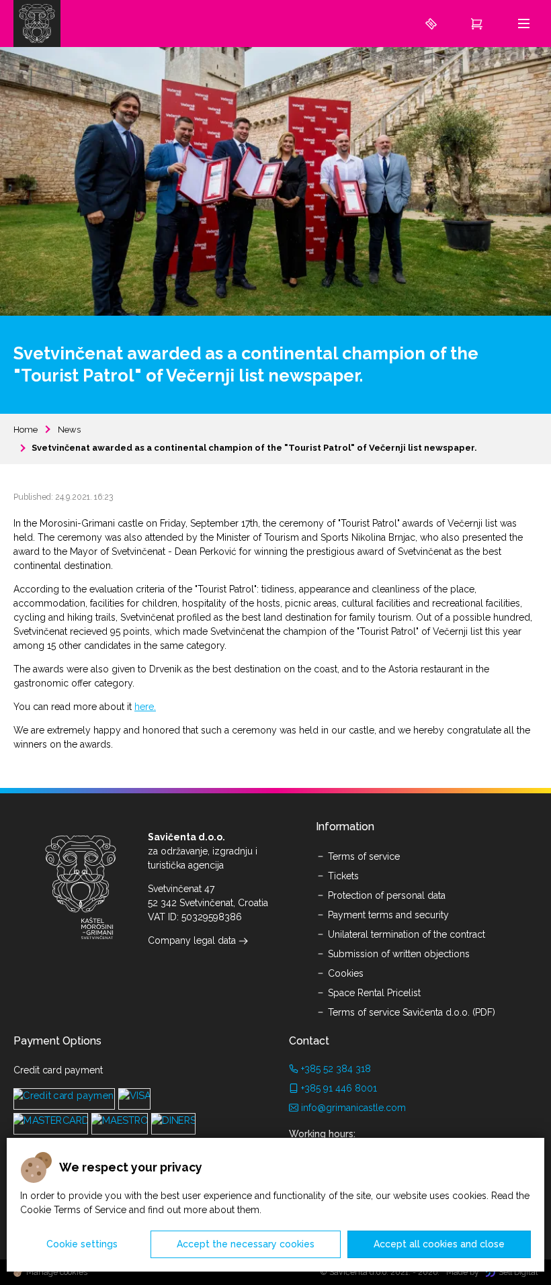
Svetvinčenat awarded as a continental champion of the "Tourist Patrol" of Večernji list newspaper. (254, 448)
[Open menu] (524, 23)
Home (25, 430)
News (69, 430)
